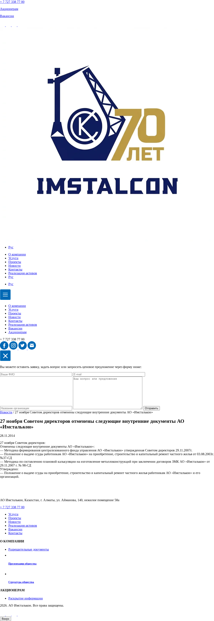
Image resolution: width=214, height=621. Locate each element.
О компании (17, 254)
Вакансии (15, 328)
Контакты (15, 269)
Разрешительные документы (28, 549)
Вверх (5, 618)
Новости (14, 265)
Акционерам (17, 332)
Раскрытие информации (25, 598)
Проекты (14, 262)
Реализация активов (22, 273)
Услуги (13, 258)
